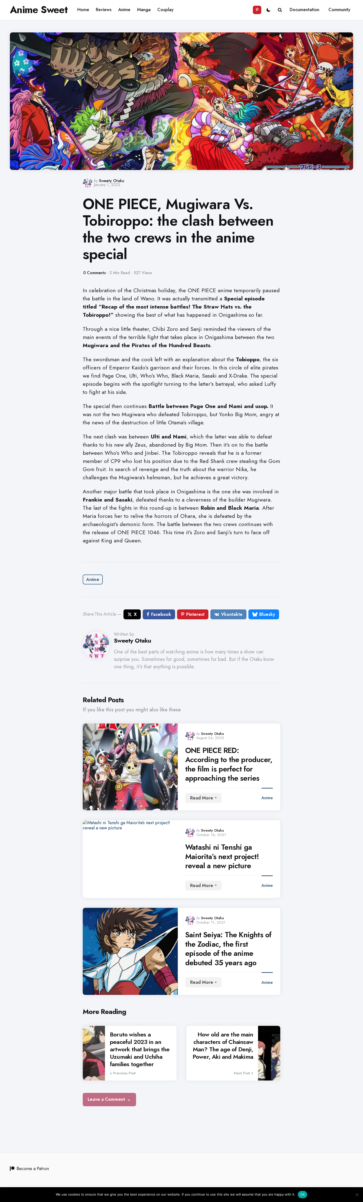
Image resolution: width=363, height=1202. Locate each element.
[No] (356, 1194)
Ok (302, 1194)
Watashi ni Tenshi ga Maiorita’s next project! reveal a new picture (222, 856)
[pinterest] (257, 10)
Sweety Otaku (111, 181)
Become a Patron (33, 1168)
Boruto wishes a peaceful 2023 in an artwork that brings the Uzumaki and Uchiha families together (140, 1049)
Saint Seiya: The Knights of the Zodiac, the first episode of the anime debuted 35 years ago (228, 948)
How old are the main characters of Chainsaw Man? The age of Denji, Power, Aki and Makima (223, 1045)
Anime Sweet (39, 9)
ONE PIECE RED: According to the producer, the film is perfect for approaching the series (228, 764)
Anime (92, 579)
